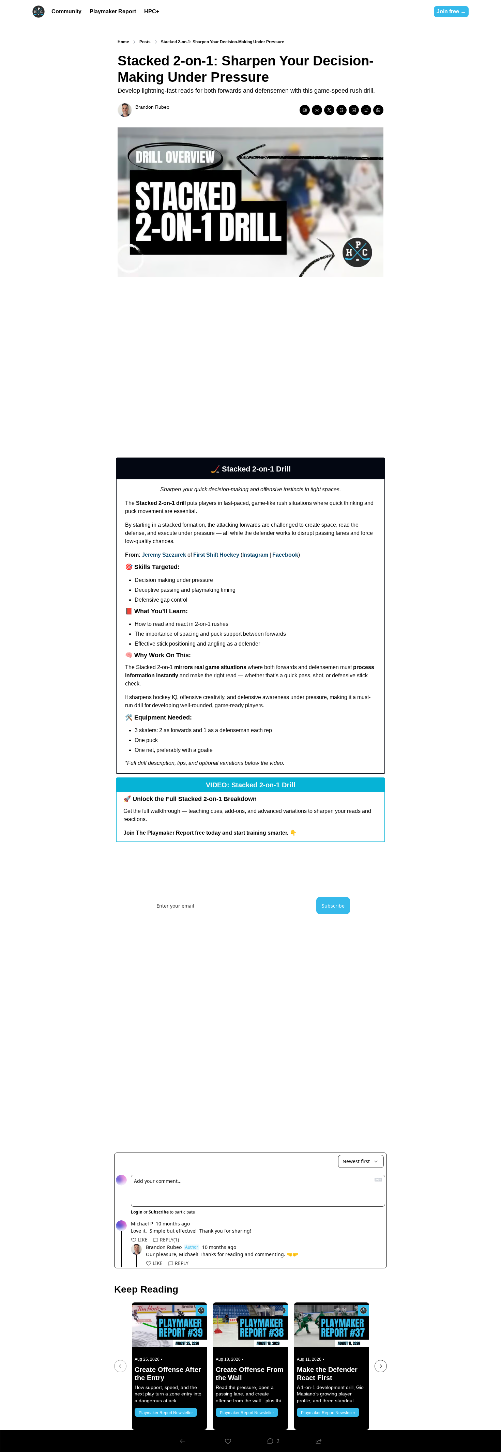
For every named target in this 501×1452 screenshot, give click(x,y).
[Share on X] (329, 110)
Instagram (255, 555)
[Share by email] (305, 110)
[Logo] (38, 11)
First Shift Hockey (216, 555)
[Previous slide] (120, 1366)
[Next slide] (381, 1366)
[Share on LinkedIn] (354, 110)
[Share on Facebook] (317, 110)
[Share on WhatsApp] (378, 110)
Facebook (285, 555)
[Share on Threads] (341, 110)
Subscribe (333, 905)
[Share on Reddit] (366, 110)
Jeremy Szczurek (164, 555)
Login (136, 1212)
